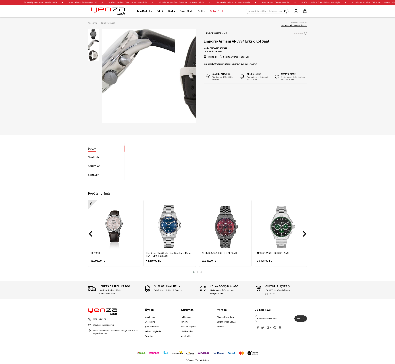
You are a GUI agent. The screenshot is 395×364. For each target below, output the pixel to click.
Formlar (220, 326)
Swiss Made (186, 11)
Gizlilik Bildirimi (188, 331)
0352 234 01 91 (99, 319)
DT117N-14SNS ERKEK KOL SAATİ (219, 253)
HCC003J (95, 253)
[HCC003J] (114, 226)
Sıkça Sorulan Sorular (226, 321)
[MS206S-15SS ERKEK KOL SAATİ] (281, 226)
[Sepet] (303, 11)
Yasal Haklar (186, 336)
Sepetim (149, 336)
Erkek (160, 11)
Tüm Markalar (144, 11)
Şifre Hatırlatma (152, 326)
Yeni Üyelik (150, 317)
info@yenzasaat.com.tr (103, 324)
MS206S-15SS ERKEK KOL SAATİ (273, 253)
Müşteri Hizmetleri (225, 317)
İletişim (184, 321)
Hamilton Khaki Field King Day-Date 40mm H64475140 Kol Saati (168, 254)
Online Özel (216, 11)
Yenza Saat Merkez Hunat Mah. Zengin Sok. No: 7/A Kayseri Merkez (116, 332)
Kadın (171, 11)
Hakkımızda (186, 317)
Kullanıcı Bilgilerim (153, 331)
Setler (201, 11)
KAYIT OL (300, 318)
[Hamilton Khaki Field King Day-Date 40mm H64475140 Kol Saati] (169, 226)
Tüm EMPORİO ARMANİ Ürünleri (294, 25)
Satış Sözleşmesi (189, 326)
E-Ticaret (190, 360)
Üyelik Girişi (150, 321)
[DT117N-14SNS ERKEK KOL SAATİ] (225, 226)
